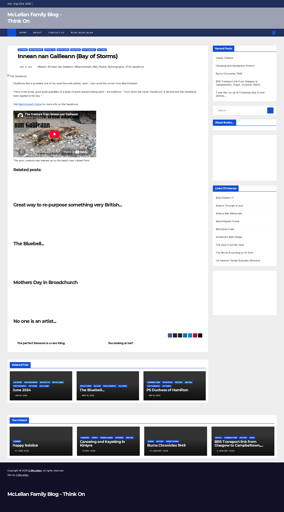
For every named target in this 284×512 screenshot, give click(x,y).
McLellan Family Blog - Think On (46, 494)
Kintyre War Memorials (229, 213)
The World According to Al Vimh (234, 252)
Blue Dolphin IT (225, 197)
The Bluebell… (92, 390)
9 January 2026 (226, 451)
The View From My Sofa (230, 244)
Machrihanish (36, 50)
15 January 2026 (159, 451)
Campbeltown (153, 382)
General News (106, 438)
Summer (17, 441)
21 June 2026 (22, 451)
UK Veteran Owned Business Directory (238, 260)
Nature (97, 386)
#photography (116, 66)
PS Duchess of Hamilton (167, 390)
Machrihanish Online (30, 104)
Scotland (44, 386)
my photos (50, 50)
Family (95, 438)
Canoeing (85, 438)
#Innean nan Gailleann (60, 66)
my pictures (63, 50)
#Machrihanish (83, 66)
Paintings (75, 50)
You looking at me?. (121, 343)
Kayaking (119, 438)
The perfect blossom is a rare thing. (41, 343)
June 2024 (22, 390)
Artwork (23, 50)
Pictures (102, 50)
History (178, 382)
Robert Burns (172, 441)
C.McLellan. (22, 475)
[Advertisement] (250, 157)
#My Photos (99, 66)
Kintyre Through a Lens (229, 205)
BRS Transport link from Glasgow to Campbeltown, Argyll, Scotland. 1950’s (237, 445)
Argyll (218, 438)
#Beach (42, 66)
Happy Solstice (224, 57)
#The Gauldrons (135, 66)
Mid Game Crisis (225, 229)
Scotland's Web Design (229, 236)
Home (22, 32)
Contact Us (56, 32)
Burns (151, 441)
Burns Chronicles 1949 (229, 73)
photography (89, 50)
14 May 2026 (89, 451)
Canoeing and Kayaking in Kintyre (235, 65)
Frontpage (167, 382)
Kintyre (188, 382)
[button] (269, 32)
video (252, 438)
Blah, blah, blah (82, 32)
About (37, 32)
